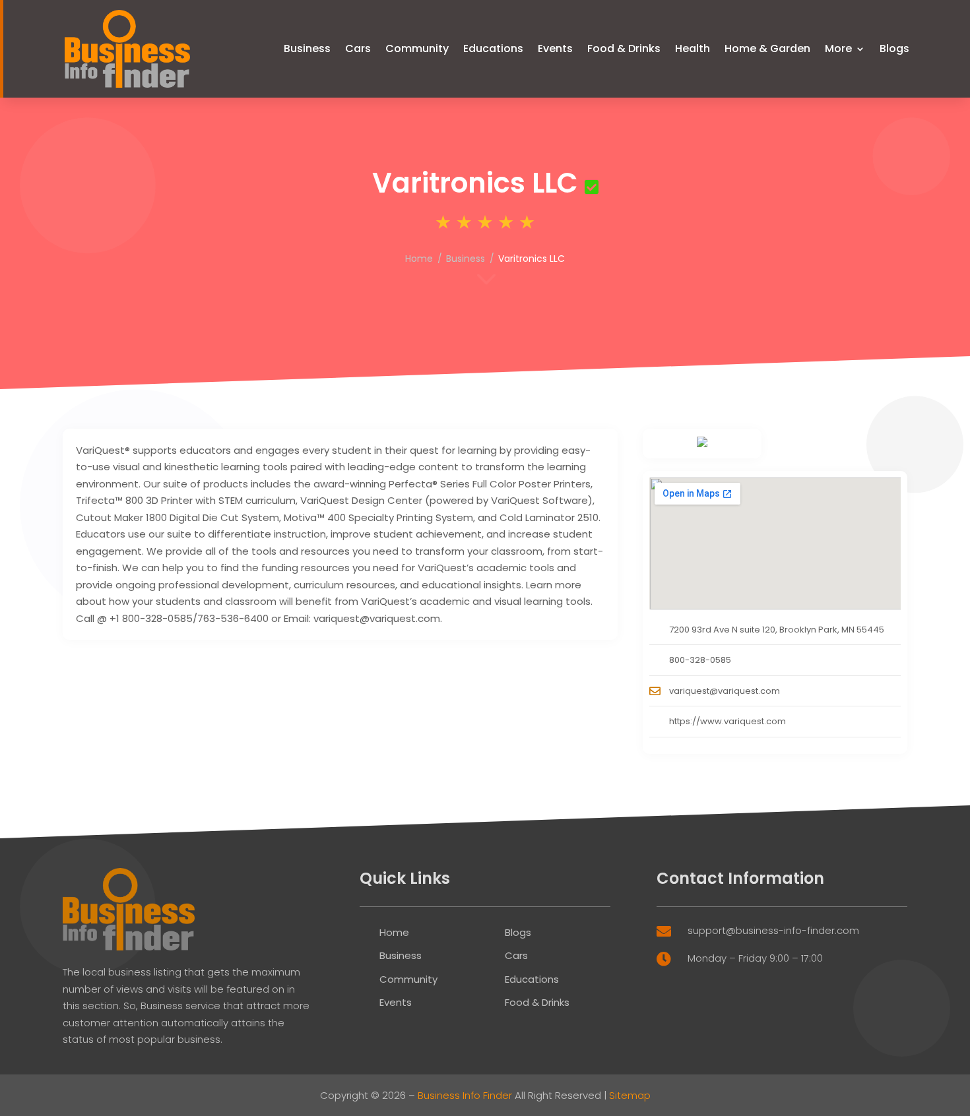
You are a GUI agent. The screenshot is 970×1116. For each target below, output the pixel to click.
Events (555, 48)
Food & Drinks (624, 48)
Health (692, 48)
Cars (358, 48)
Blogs (894, 48)
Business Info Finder (465, 1095)
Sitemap (630, 1095)
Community (417, 48)
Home (419, 258)
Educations (493, 48)
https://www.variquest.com (727, 721)
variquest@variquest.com (724, 691)
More (838, 48)
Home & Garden (767, 48)
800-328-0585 (700, 660)
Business (307, 48)
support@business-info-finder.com (773, 930)
